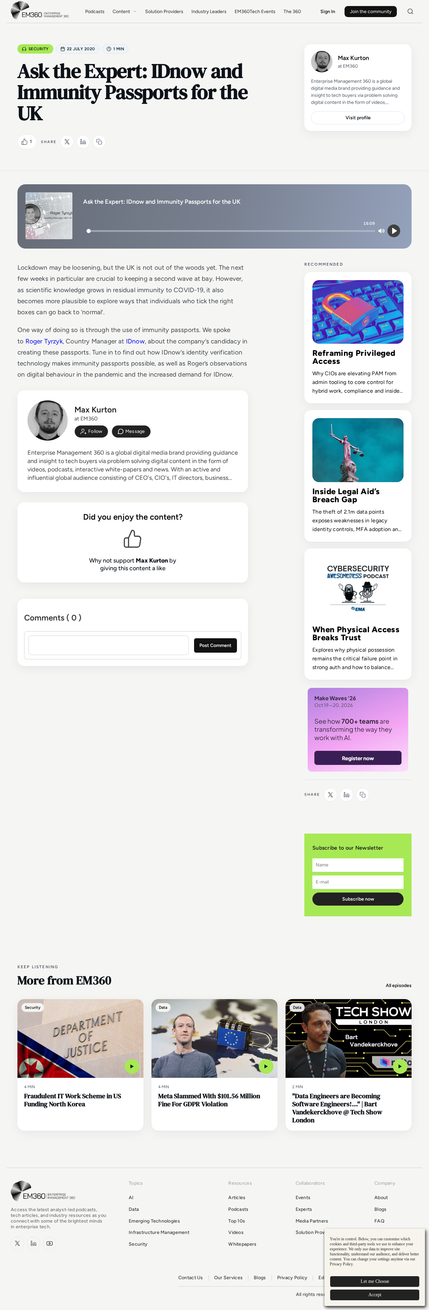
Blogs (380, 1209)
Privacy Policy (292, 1278)
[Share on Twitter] (67, 141)
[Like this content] (24, 141)
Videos (236, 1232)
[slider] (230, 231)
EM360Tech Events (255, 11)
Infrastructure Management (159, 1232)
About (381, 1197)
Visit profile (358, 118)
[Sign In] (91, 431)
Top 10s (236, 1221)
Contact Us (190, 1278)
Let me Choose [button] (375, 1281)
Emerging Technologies (154, 1221)
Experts (304, 1209)
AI (131, 1197)
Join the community (370, 11)
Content (121, 11)
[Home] (41, 18)
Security (38, 49)
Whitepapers (242, 1244)
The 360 (292, 11)
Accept (374, 1294)
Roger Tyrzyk (44, 341)
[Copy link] (99, 141)
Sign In (327, 11)
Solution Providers (164, 11)
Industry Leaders (209, 11)
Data (134, 1209)
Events (303, 1197)
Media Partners (312, 1221)
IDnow (135, 341)
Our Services (228, 1278)
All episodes (399, 985)
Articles (236, 1197)
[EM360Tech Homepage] (44, 1204)
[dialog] (374, 1267)
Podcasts (95, 11)
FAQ (379, 1221)
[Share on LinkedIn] (83, 141)
